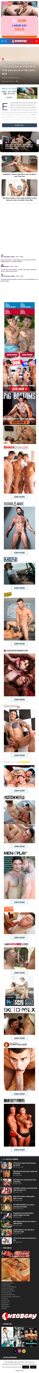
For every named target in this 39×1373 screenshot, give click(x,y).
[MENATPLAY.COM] (19, 904)
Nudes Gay (4, 1298)
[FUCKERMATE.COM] (19, 555)
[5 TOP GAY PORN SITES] (19, 93)
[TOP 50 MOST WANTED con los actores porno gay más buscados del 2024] (6, 1207)
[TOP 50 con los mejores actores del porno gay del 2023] (6, 1165)
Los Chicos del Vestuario (8, 1287)
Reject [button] (33, 1367)
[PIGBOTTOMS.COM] (19, 424)
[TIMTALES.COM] (19, 1096)
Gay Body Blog (6, 1285)
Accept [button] (25, 1367)
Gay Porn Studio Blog (8, 1291)
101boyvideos (5, 1306)
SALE (19, 29)
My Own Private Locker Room (10, 1296)
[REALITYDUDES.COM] (19, 940)
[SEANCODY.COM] (19, 646)
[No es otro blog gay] (19, 41)
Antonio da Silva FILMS (8, 1294)
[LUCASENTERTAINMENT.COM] (19, 702)
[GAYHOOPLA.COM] (19, 849)
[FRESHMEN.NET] (12, 358)
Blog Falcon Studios (7, 1289)
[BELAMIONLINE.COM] (19, 499)
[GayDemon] (15, 1257)
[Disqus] (19, 228)
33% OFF (19, 33)
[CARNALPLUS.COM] (19, 1005)
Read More (20, 1370)
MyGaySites (5, 1304)
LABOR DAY (19, 25)
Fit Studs (4, 1308)
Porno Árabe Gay (6, 1292)
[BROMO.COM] (19, 758)
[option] (19, 142)
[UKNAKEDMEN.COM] (19, 975)
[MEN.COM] (19, 590)
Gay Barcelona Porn (7, 1283)
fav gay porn (5, 1302)
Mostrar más (19, 125)
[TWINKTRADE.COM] (19, 391)
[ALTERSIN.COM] (19, 1346)
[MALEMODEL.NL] (19, 1152)
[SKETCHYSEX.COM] (19, 1040)
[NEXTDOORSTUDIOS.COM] (19, 793)
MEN (7, 138)
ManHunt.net (5, 1300)
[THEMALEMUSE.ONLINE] (15, 1281)
